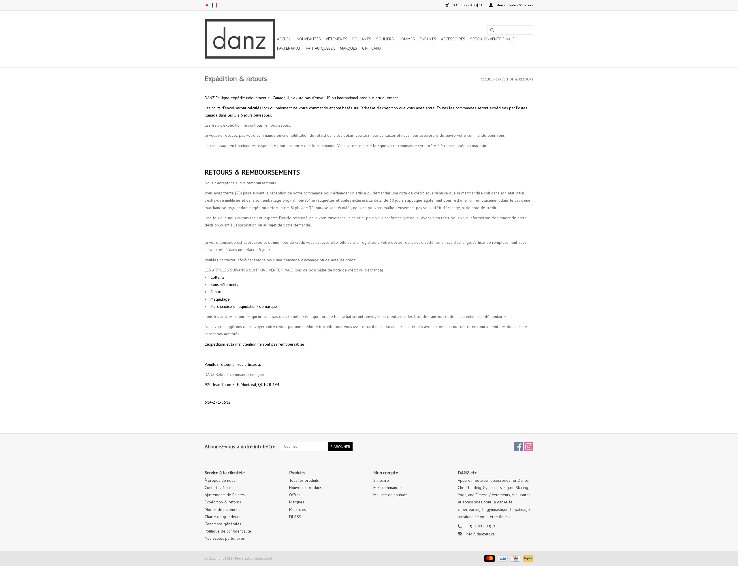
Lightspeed (263, 558)
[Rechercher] (492, 30)
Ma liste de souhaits (390, 494)
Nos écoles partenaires (225, 538)
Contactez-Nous (218, 487)
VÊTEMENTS (336, 39)
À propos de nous (220, 480)
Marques (348, 48)
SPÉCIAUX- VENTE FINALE (492, 39)
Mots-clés (297, 509)
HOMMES (407, 39)
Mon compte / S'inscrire (514, 5)
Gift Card (371, 48)
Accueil (284, 39)
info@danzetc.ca (480, 534)
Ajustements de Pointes (225, 494)
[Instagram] (528, 446)
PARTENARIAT (289, 48)
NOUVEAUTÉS (309, 39)
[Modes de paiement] (488, 558)
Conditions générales (223, 523)
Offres (294, 494)
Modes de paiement (222, 509)
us (207, 5)
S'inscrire (381, 480)
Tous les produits (304, 480)
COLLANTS (361, 39)
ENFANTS (428, 39)
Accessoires (453, 39)
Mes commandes (387, 487)
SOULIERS (385, 39)
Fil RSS (295, 516)
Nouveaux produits (305, 487)
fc (214, 5)
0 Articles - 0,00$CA (467, 5)
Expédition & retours (514, 79)
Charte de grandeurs (222, 516)
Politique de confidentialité (228, 531)
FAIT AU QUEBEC (320, 48)
